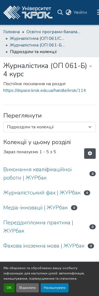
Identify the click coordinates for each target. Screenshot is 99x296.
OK (9, 287)
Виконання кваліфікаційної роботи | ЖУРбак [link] (37, 173)
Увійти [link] (80, 12)
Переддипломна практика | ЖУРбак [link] (38, 227)
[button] (28, 12)
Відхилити (27, 287)
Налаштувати (54, 287)
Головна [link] (11, 32)
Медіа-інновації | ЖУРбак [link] (35, 207)
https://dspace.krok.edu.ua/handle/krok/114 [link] (44, 90)
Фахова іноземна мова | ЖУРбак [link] (43, 246)
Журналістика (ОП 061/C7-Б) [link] (37, 38)
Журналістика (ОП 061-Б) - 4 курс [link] (37, 45)
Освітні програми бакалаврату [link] (53, 32)
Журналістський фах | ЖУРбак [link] (42, 192)
